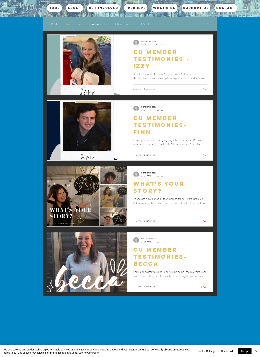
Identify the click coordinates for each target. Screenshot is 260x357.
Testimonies (74, 24)
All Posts (53, 24)
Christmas (122, 24)
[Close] (256, 351)
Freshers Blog (98, 24)
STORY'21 (142, 24)
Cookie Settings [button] (206, 351)
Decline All (227, 351)
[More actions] (206, 42)
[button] (208, 24)
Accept (245, 351)
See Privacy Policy (88, 352)
